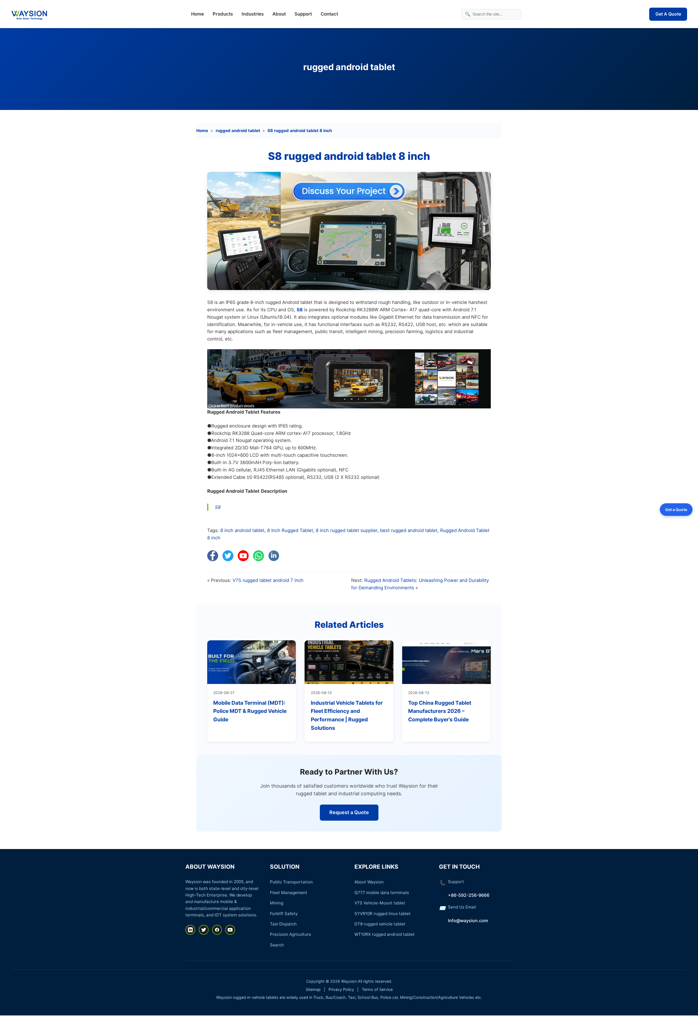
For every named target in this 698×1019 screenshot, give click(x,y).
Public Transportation (291, 881)
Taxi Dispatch (283, 924)
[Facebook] (217, 930)
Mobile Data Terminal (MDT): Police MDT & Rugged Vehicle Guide (250, 711)
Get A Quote (668, 14)
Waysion (349, 981)
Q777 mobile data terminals (381, 892)
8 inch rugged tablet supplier (346, 530)
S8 (300, 309)
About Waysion (369, 881)
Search (277, 945)
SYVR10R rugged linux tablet (382, 913)
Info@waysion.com (468, 920)
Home (197, 14)
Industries (253, 14)
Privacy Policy (341, 989)
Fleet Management (288, 892)
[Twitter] (204, 930)
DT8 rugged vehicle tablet (379, 924)
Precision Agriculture (290, 934)
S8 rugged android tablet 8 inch (299, 130)
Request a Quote (349, 812)
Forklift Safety (283, 913)
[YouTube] (230, 930)
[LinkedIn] (190, 930)
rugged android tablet (349, 67)
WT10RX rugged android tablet (384, 934)
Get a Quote (676, 509)
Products (223, 14)
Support (303, 14)
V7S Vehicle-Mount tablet (379, 903)
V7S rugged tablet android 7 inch (268, 580)
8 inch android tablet (242, 530)
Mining (276, 903)
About (279, 14)
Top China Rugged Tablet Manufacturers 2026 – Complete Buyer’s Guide (439, 711)
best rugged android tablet (408, 530)
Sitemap (313, 989)
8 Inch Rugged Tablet (290, 530)
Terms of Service (377, 989)
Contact (329, 14)
